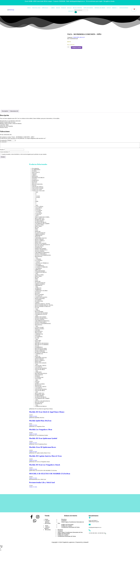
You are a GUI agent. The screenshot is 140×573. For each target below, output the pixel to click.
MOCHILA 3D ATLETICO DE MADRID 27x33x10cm (49, 474)
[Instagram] (38, 517)
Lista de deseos (47, 521)
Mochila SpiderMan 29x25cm (40, 421)
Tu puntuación (4, 140)
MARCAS (114, 7)
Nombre (2, 149)
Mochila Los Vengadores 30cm (40, 429)
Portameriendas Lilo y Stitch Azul (42, 482)
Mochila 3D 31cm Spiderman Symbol (43, 438)
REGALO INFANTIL (77, 7)
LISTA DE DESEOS (123, 7)
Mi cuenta (47, 523)
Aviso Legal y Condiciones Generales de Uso (71, 522)
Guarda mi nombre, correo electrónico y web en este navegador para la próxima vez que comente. (24, 154)
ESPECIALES (45, 7)
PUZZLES (63, 7)
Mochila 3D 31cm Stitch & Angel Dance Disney (46, 412)
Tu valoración (3, 141)
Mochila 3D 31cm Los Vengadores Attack (44, 465)
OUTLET (109, 7)
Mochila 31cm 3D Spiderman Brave (42, 447)
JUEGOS (58, 7)
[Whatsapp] (34, 521)
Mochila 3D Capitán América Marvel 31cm (45, 456)
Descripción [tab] (5, 111)
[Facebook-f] (31, 517)
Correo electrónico (4, 152)
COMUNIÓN (76, 37)
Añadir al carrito (76, 47)
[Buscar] (75, 12)
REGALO (69, 7)
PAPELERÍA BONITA (88, 7)
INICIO (29, 7)
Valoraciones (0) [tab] (14, 111)
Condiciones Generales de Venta (70, 527)
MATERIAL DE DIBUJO (100, 7)
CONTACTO (71, 11)
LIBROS (53, 7)
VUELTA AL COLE (36, 7)
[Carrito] (133, 10)
